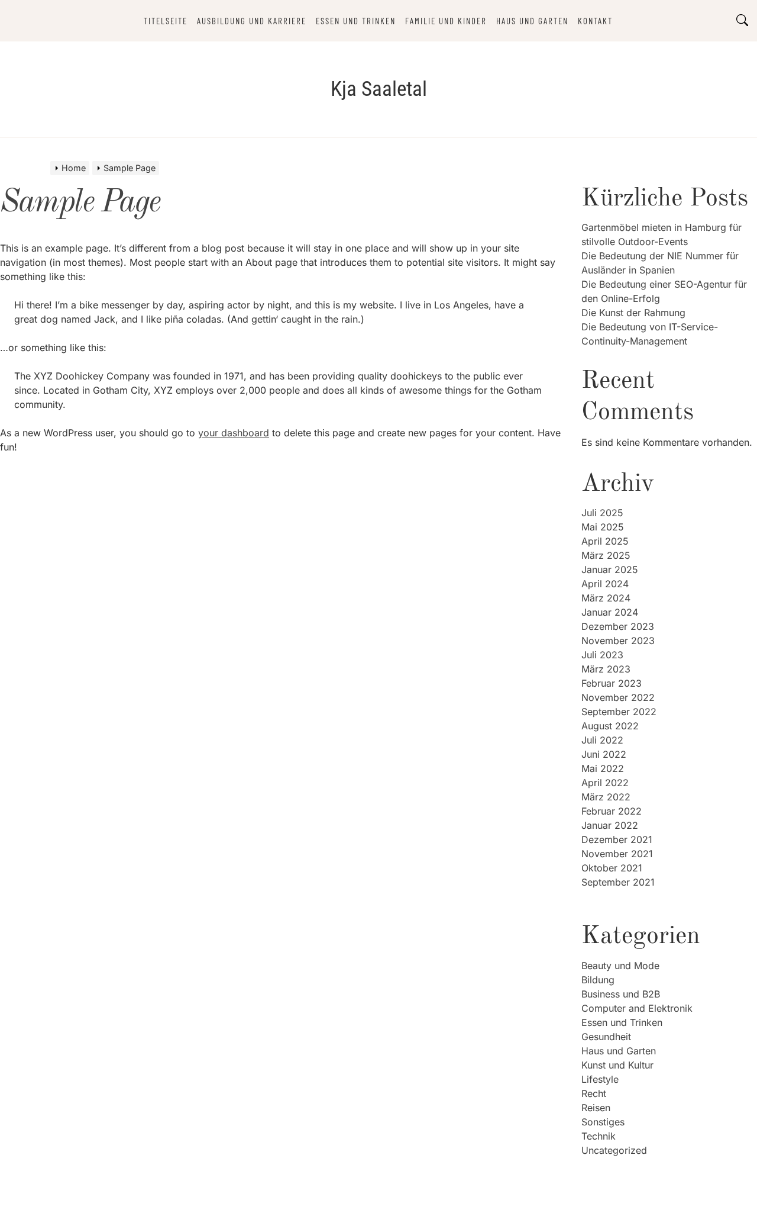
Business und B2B (620, 994)
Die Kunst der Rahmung (633, 312)
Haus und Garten (532, 20)
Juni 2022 (603, 754)
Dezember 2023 (617, 626)
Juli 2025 (602, 513)
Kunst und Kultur (617, 1065)
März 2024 (605, 598)
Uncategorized (614, 1150)
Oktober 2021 (611, 868)
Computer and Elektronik (637, 1008)
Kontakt (595, 20)
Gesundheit (606, 1037)
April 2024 (605, 584)
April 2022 (605, 783)
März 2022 (605, 797)
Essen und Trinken (356, 20)
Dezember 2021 (616, 839)
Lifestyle (600, 1079)
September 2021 (618, 882)
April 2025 (605, 541)
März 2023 (605, 669)
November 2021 (617, 854)
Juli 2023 (602, 655)
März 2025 (605, 555)
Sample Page (80, 203)
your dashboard (233, 433)
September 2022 (618, 711)
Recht (593, 1093)
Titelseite (165, 20)
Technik (598, 1136)
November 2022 (618, 697)
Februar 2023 (611, 683)
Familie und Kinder (446, 20)
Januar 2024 (609, 612)
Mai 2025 (602, 527)
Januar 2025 (609, 569)
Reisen (595, 1108)
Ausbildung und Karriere (251, 20)
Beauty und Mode (620, 965)
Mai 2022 (602, 768)
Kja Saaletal (379, 89)
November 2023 (618, 640)
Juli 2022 (602, 740)
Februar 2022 (611, 811)
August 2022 (610, 726)
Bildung (597, 980)
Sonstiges (603, 1122)
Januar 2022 (609, 825)
